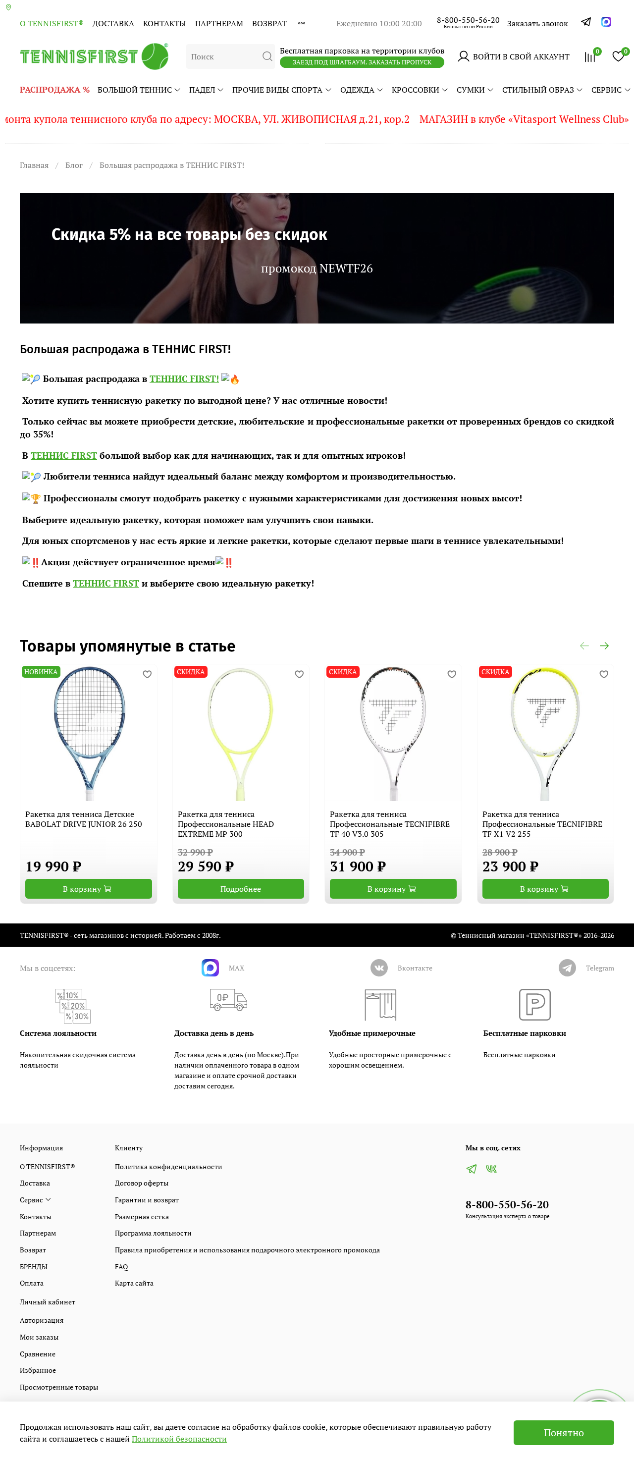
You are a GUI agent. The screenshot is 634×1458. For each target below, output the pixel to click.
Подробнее (240, 888)
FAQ (121, 1266)
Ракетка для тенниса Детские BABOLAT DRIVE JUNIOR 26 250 (83, 819)
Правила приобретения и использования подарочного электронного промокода (247, 1249)
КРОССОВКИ (415, 89)
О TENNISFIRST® (52, 23)
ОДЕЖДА (357, 89)
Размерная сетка (142, 1216)
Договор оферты (141, 1183)
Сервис (606, 89)
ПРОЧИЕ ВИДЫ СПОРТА (277, 89)
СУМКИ (471, 89)
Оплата (32, 1283)
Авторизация (41, 1320)
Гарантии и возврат (147, 1199)
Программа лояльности (153, 1233)
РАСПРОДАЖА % (55, 89)
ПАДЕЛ (202, 89)
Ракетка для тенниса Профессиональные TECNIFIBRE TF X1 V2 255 (542, 824)
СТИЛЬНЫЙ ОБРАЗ (538, 89)
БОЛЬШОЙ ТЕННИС (135, 89)
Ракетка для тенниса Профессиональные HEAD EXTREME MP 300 (226, 824)
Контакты (164, 23)
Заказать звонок (537, 23)
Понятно (564, 1432)
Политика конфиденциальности (168, 1166)
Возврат (269, 23)
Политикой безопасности (179, 1438)
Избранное (38, 1370)
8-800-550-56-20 (468, 19)
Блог (74, 165)
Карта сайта (134, 1283)
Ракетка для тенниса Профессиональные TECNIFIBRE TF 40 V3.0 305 (390, 824)
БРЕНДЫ (34, 1266)
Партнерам (219, 23)
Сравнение (37, 1353)
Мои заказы (39, 1337)
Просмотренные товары (59, 1387)
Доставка (113, 23)
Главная (34, 165)
